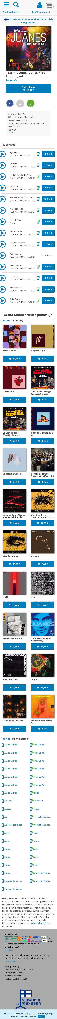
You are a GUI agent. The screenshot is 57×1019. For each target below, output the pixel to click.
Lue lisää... (9, 950)
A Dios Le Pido (10, 744)
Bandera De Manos (41, 873)
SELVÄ (41, 1017)
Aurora (7, 841)
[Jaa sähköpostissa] (20, 103)
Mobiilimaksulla (38, 923)
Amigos (7, 809)
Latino (11, 132)
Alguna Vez (38, 800)
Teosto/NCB (10, 961)
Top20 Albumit (11, 12)
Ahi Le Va (8, 800)
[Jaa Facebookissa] (10, 103)
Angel (7, 833)
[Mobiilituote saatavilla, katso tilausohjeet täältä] (38, 153)
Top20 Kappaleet (41, 12)
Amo (6, 816)
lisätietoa (32, 1016)
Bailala (7, 848)
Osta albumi (28, 89)
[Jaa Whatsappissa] (30, 103)
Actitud (36, 792)
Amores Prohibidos (41, 816)
